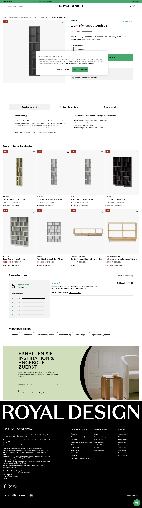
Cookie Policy (75, 453)
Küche (96, 447)
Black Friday (122, 450)
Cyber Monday (122, 453)
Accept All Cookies (80, 69)
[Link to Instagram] (10, 485)
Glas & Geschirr (99, 442)
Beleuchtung (98, 439)
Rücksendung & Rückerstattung (81, 442)
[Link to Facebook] (4, 485)
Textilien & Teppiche (100, 445)
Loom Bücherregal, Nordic (82, 199)
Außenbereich (99, 450)
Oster (119, 437)
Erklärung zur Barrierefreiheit (80, 458)
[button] (135, 2)
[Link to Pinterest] (15, 485)
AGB (72, 445)
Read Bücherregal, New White (50, 259)
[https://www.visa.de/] (6, 495)
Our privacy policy (72, 63)
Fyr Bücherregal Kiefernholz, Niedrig (86, 259)
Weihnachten (122, 455)
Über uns (74, 434)
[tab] (29, 107)
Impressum (75, 450)
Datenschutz (75, 447)
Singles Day (121, 447)
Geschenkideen (123, 439)
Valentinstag (122, 434)
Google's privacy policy (86, 63)
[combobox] (135, 2)
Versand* (74, 439)
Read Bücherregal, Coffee (117, 199)
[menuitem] (7, 12)
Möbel (96, 434)
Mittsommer (122, 445)
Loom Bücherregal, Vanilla (14, 199)
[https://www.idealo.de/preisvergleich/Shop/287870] (31, 495)
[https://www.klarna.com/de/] (22, 495)
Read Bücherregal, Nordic (14, 259)
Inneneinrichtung (100, 437)
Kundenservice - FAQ (78, 437)
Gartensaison (122, 442)
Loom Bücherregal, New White (50, 199)
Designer (74, 455)
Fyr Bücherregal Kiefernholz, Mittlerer (121, 259)
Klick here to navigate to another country (16, 445)
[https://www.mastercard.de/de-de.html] (14, 495)
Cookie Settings (63, 69)
